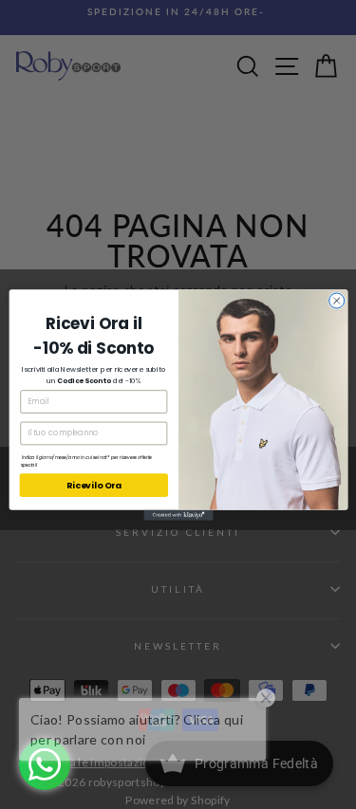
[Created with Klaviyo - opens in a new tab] (178, 514)
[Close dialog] (336, 300)
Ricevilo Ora (93, 485)
